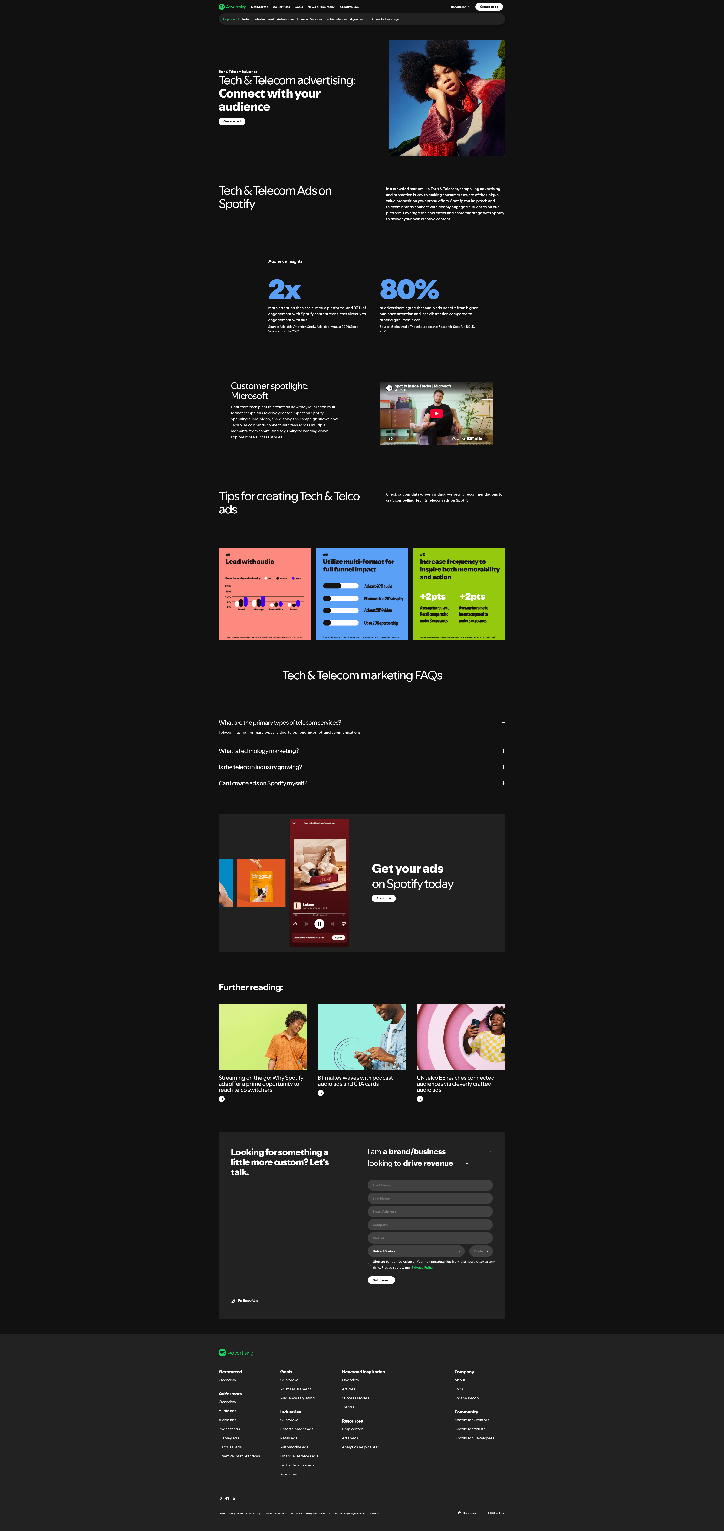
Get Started (259, 6)
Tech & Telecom (336, 19)
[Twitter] (234, 1498)
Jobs (458, 1389)
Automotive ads (294, 1447)
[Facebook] (227, 1498)
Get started (232, 121)
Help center (352, 1429)
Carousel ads (230, 1447)
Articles (348, 1389)
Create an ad (489, 7)
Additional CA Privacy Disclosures (307, 1513)
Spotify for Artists (469, 1429)
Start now (384, 898)
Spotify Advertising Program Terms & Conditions (354, 1513)
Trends (348, 1407)
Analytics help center (360, 1447)
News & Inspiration (322, 6)
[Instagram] (220, 1498)
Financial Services (309, 19)
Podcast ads (229, 1429)
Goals (299, 6)
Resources (458, 6)
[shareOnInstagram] (233, 1301)
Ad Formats (281, 6)
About (460, 1380)
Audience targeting (297, 1398)
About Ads (281, 1513)
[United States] (416, 1251)
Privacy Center (235, 1513)
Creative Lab (349, 6)
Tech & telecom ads (297, 1465)
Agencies (357, 19)
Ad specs (350, 1438)
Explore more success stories (256, 437)
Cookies (268, 1513)
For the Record (467, 1398)
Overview (227, 1380)
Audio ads (227, 1410)
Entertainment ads (296, 1429)
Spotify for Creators (471, 1420)
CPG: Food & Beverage (383, 19)
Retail (246, 19)
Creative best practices (239, 1456)
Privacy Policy (423, 1267)
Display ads (229, 1438)
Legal (222, 1513)
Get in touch (381, 1280)
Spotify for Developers (474, 1438)
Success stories (355, 1398)
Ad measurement (295, 1389)
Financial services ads (299, 1456)
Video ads (227, 1420)
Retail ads (288, 1438)
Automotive (285, 19)
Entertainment (263, 19)
